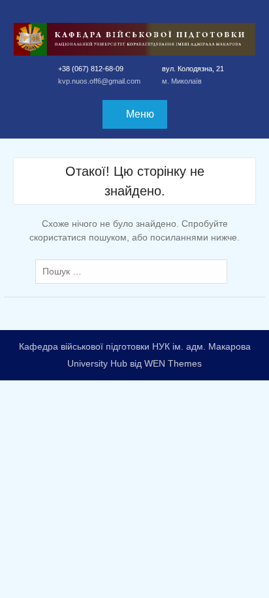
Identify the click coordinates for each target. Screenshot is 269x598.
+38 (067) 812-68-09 (90, 69)
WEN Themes (173, 363)
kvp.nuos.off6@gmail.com (99, 81)
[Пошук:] (134, 271)
